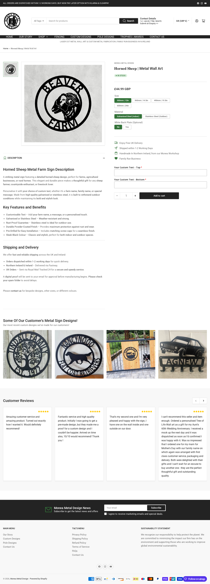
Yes (127, 127)
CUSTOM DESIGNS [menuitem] (81, 36)
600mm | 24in (123, 105)
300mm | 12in (123, 100)
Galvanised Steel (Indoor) (128, 116)
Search (130, 21)
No (118, 127)
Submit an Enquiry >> (149, 23)
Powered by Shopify (38, 579)
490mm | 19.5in (160, 100)
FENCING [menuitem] (59, 36)
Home (5, 48)
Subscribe (156, 507)
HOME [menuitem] (9, 36)
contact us (16, 290)
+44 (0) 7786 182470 (152, 21)
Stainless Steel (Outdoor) (156, 116)
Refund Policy (79, 542)
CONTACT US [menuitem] (157, 36)
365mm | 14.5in (141, 100)
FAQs (74, 551)
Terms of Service (80, 546)
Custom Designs (11, 538)
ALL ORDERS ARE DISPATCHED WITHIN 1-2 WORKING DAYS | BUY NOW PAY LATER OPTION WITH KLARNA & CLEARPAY (56, 3)
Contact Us (9, 546)
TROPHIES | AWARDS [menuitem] (132, 36)
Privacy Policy (79, 534)
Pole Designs (10, 542)
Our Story (8, 534)
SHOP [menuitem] (41, 36)
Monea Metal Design (124, 63)
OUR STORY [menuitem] (25, 36)
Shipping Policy (80, 538)
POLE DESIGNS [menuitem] (105, 36)
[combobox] (92, 21)
